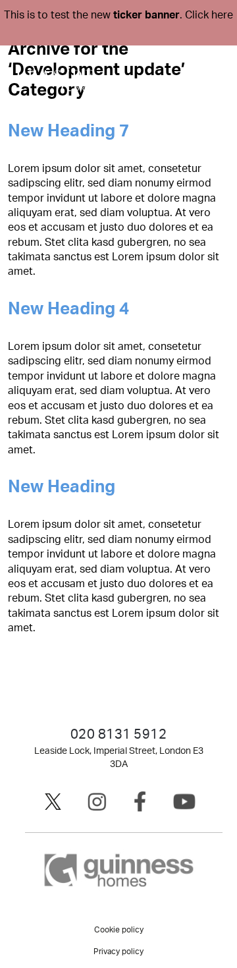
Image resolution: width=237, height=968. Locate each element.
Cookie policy (119, 930)
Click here (209, 15)
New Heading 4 (68, 309)
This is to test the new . (118, 15)
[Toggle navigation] (211, 78)
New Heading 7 (68, 131)
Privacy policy (118, 951)
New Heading (61, 487)
